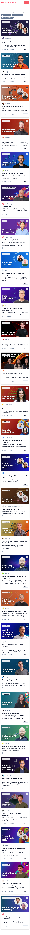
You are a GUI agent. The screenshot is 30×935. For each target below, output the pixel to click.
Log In (26, 2)
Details (25, 49)
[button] (27, 22)
